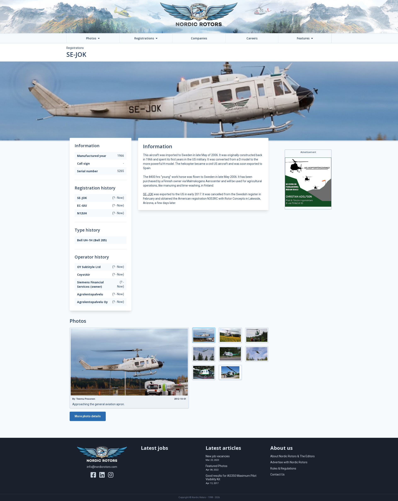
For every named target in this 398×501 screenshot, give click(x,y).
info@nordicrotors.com (102, 466)
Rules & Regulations (283, 468)
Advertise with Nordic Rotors (288, 462)
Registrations (75, 48)
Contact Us (277, 474)
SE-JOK (148, 194)
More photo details (88, 416)
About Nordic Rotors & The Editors (292, 456)
